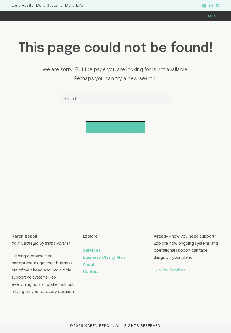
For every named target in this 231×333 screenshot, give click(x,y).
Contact (91, 271)
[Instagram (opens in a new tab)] (211, 5)
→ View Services (170, 270)
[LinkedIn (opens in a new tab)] (216, 5)
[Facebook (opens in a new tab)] (204, 5)
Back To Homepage (116, 127)
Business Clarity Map (104, 257)
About (88, 264)
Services (92, 250)
